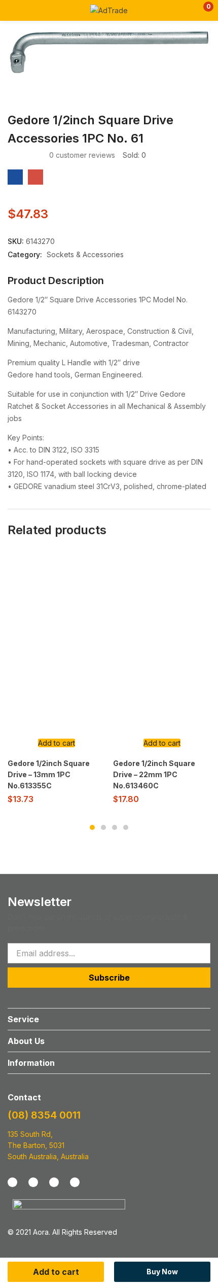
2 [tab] (103, 827)
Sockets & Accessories (85, 254)
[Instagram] (33, 1182)
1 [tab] (92, 827)
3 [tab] (114, 827)
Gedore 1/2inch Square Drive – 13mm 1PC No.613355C (49, 774)
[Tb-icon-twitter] (54, 1182)
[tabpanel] (56, 681)
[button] (201, 10)
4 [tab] (125, 827)
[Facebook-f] (12, 1182)
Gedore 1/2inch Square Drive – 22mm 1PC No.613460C (154, 774)
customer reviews (82, 155)
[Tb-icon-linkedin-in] (75, 1182)
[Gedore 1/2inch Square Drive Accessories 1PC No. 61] (15, 177)
